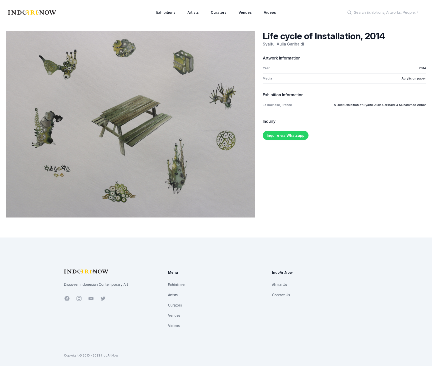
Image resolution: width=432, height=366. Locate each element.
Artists (193, 12)
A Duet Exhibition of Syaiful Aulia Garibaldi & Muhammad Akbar (380, 105)
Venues (245, 12)
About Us (279, 284)
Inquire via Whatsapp (285, 135)
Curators (218, 12)
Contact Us (281, 295)
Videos (270, 12)
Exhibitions (166, 12)
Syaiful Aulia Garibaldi (283, 44)
